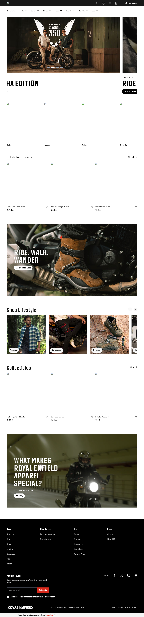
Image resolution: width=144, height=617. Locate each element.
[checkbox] (8, 597)
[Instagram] (128, 575)
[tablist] (72, 157)
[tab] (14, 157)
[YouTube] (136, 575)
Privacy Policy (49, 597)
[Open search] (97, 3)
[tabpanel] (72, 188)
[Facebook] (114, 575)
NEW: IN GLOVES (15, 92)
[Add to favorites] (47, 417)
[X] (121, 575)
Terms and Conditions (27, 597)
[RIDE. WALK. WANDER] (72, 260)
